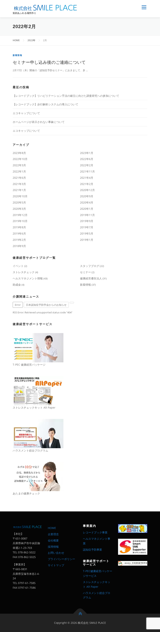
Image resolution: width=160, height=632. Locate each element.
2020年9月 (86, 196)
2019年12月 (20, 215)
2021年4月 (86, 178)
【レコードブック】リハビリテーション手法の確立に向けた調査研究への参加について (66, 96)
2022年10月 (20, 159)
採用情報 (53, 546)
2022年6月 (86, 159)
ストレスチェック (24, 272)
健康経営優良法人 (91, 278)
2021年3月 (19, 184)
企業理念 (53, 534)
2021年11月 (87, 171)
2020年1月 (86, 209)
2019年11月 (87, 215)
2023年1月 (86, 153)
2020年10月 (20, 196)
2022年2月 (86, 165)
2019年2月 (19, 240)
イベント (18, 266)
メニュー (143, 7)
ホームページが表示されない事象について (39, 122)
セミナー (85, 272)
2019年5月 (86, 233)
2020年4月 (86, 202)
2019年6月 (19, 233)
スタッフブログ (89, 266)
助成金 (17, 284)
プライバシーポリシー (61, 559)
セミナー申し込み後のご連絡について (49, 62)
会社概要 (53, 540)
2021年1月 (19, 190)
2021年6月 (19, 178)
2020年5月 (19, 202)
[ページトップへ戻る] (80, 614)
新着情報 (17, 55)
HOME (52, 528)
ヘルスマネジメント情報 (28, 278)
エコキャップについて (26, 113)
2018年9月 (19, 246)
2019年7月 (86, 227)
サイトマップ (56, 565)
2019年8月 (19, 227)
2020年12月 (87, 190)
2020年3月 (19, 209)
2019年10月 (20, 221)
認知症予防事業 (92, 549)
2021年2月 (86, 184)
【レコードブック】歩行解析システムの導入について (45, 104)
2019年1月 (86, 240)
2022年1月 (19, 171)
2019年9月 (86, 221)
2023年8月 (19, 153)
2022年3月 (19, 165)
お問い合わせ (56, 553)
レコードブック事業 (95, 532)
